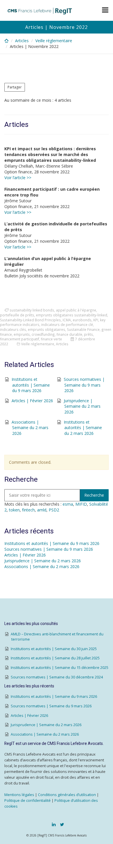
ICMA (67, 320)
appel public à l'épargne (76, 310)
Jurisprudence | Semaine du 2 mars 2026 (82, 406)
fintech (28, 510)
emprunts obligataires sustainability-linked (71, 315)
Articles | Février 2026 (32, 400)
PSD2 (54, 510)
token (14, 510)
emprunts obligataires (46, 329)
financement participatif (19, 339)
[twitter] (62, 824)
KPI (95, 320)
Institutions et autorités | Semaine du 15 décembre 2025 (59, 667)
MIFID (81, 504)
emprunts (22, 334)
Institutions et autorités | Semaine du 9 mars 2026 (31, 384)
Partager (15, 87)
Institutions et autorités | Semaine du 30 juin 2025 (54, 648)
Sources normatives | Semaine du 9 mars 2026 (84, 384)
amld (41, 510)
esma (68, 504)
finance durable (69, 334)
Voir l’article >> (17, 177)
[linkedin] (54, 824)
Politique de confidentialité (27, 800)
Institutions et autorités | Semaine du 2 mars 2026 (83, 427)
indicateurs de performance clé (67, 324)
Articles (22, 40)
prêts (88, 334)
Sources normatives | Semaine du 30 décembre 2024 (57, 677)
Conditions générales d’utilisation (67, 794)
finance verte (51, 339)
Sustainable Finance (83, 329)
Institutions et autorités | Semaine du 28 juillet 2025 (55, 658)
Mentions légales (19, 794)
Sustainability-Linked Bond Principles (30, 320)
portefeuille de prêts (17, 315)
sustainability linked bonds (32, 310)
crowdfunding (43, 334)
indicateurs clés (13, 329)
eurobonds (82, 320)
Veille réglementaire (53, 40)
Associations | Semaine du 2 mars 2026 (30, 427)
